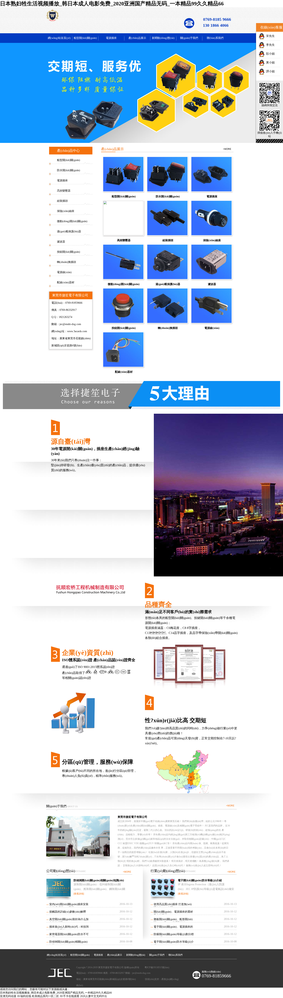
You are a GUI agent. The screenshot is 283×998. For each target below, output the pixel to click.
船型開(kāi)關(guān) (85, 38)
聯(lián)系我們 (215, 38)
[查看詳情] (79, 893)
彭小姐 (270, 53)
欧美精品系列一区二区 (45, 996)
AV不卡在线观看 (69, 996)
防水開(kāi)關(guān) (68, 170)
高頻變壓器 (63, 190)
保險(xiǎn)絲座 (65, 211)
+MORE (227, 149)
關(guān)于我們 (189, 38)
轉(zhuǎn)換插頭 (66, 262)
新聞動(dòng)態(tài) (163, 38)
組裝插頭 (62, 200)
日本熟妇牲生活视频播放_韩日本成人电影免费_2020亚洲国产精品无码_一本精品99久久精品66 (112, 4)
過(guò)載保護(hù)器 (69, 231)
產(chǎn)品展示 (137, 38)
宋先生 (270, 36)
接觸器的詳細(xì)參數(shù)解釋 (67, 911)
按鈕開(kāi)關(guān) (68, 251)
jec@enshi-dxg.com (70, 324)
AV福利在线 (24, 996)
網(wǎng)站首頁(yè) (59, 38)
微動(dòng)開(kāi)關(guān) (72, 221)
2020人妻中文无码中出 (93, 996)
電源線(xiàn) (64, 272)
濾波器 (61, 241)
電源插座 (111, 38)
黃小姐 (270, 62)
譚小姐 (270, 71)
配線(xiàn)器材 (65, 282)
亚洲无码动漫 (8, 996)
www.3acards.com (77, 331)
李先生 (270, 44)
